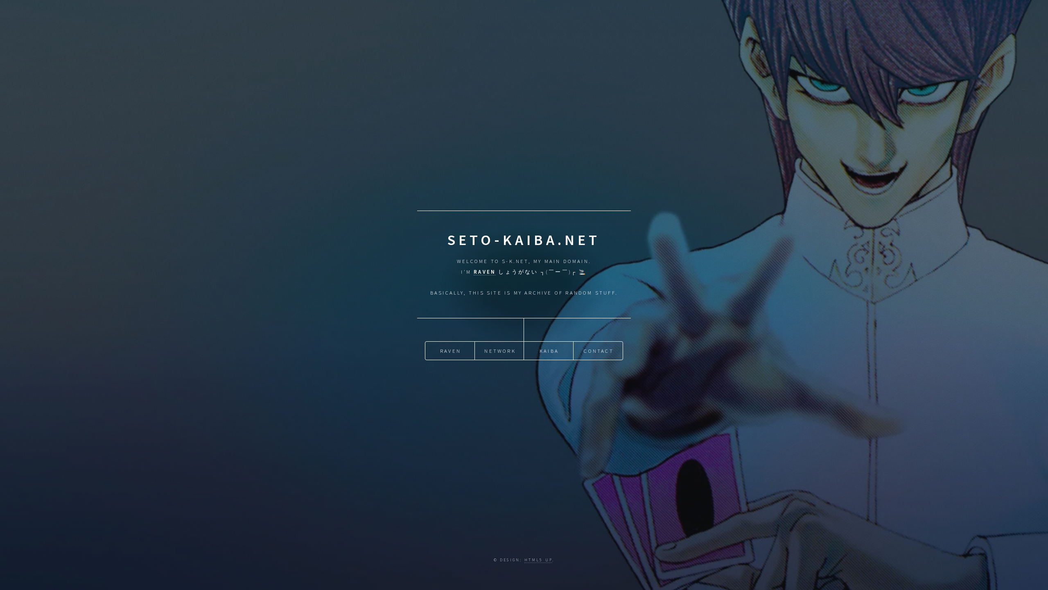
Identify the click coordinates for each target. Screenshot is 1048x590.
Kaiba (549, 350)
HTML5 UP (538, 560)
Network (499, 350)
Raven (450, 350)
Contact (598, 350)
